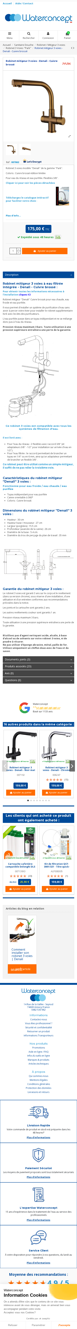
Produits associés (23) (18, 666)
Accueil (7, 3)
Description (12, 274)
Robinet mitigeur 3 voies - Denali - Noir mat (20, 769)
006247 (56, 775)
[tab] (38, 275)
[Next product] (73, 48)
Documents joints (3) (17, 659)
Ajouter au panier (47, 251)
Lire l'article (20, 969)
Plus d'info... (13, 215)
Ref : (8, 162)
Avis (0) (9, 673)
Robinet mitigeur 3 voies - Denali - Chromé (56, 769)
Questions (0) (13, 680)
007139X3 (20, 871)
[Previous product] (72, 48)
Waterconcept (40, 704)
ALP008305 (57, 871)
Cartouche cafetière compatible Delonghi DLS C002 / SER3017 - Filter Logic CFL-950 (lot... (20, 867)
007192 (21, 775)
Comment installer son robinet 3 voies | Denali (22, 954)
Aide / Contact (24, 3)
